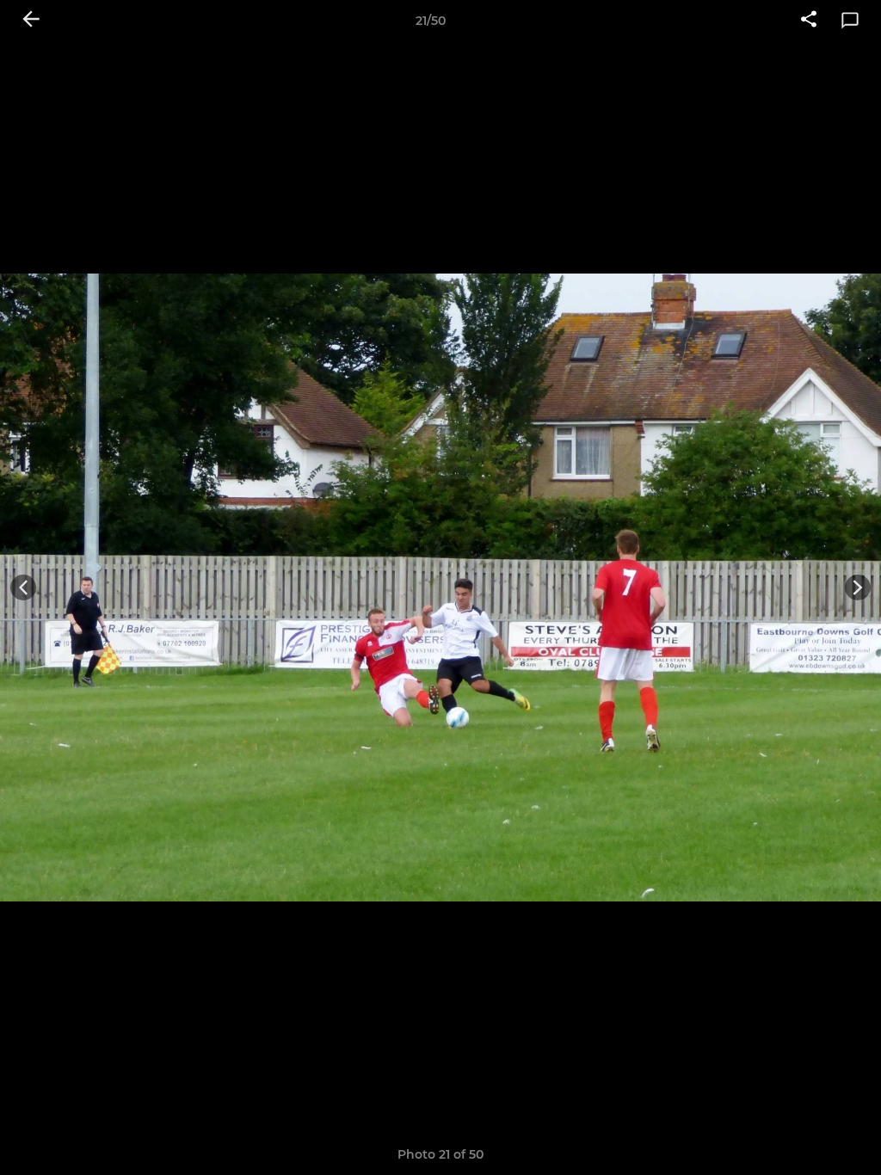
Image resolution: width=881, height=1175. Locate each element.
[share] (808, 21)
